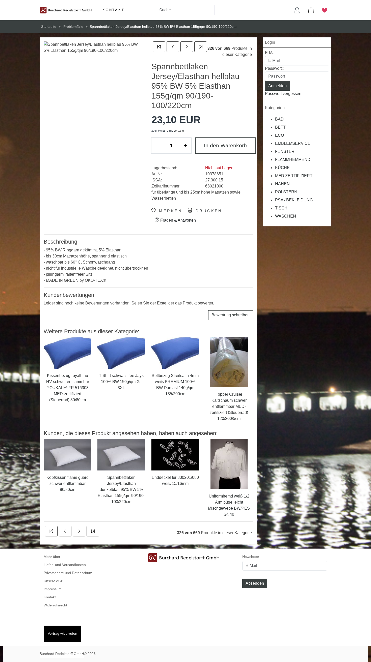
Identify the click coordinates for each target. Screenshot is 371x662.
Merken (169, 211)
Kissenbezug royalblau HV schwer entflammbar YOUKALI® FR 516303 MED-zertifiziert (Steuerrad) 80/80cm (67, 387)
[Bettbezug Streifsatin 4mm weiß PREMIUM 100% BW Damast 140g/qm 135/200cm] (175, 352)
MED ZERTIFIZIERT (293, 176)
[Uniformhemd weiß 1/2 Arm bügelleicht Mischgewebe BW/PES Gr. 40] (229, 464)
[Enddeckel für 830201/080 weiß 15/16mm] (175, 454)
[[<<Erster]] (159, 46)
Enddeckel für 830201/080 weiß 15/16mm (175, 480)
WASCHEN (285, 216)
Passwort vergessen (283, 93)
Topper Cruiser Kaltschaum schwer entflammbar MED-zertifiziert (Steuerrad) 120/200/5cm (229, 406)
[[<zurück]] (173, 46)
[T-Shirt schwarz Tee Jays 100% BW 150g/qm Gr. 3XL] (121, 352)
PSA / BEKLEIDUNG (294, 200)
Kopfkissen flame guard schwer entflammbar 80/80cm (67, 483)
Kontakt (113, 10)
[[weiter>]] (186, 46)
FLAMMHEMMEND (292, 159)
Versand (179, 130)
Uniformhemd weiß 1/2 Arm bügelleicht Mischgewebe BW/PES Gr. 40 (229, 505)
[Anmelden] (297, 10)
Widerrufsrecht (55, 605)
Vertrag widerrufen (62, 633)
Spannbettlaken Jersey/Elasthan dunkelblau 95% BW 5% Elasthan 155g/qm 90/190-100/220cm (121, 489)
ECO (279, 135)
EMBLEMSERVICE (292, 143)
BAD (279, 119)
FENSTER (285, 151)
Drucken (207, 211)
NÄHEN (282, 184)
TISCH (281, 208)
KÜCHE (282, 168)
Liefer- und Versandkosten (65, 565)
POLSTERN (286, 192)
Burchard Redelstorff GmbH (62, 654)
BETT (280, 127)
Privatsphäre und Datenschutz (68, 573)
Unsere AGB (53, 581)
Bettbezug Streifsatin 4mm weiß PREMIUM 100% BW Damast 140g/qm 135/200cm (175, 384)
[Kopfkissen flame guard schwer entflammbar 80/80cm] (67, 454)
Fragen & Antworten (177, 220)
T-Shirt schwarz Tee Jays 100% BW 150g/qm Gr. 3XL (121, 381)
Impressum (53, 589)
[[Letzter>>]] (200, 46)
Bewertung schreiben (230, 315)
